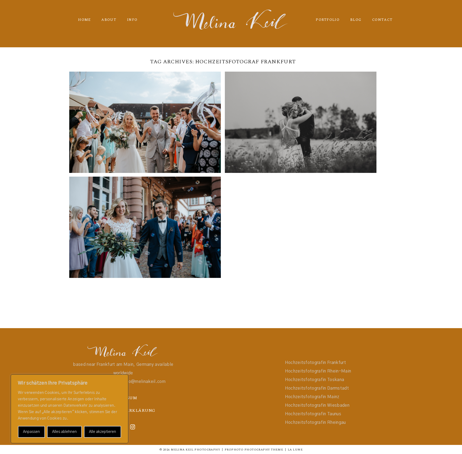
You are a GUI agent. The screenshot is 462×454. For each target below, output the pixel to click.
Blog (355, 19)
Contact (382, 19)
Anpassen (31, 432)
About (108, 19)
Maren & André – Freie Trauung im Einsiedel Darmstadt (299, 114)
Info (132, 19)
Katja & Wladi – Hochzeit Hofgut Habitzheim (144, 114)
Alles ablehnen (64, 432)
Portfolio (328, 19)
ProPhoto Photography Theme (254, 449)
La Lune (295, 449)
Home (84, 19)
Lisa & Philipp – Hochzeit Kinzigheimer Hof (144, 219)
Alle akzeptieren (102, 432)
